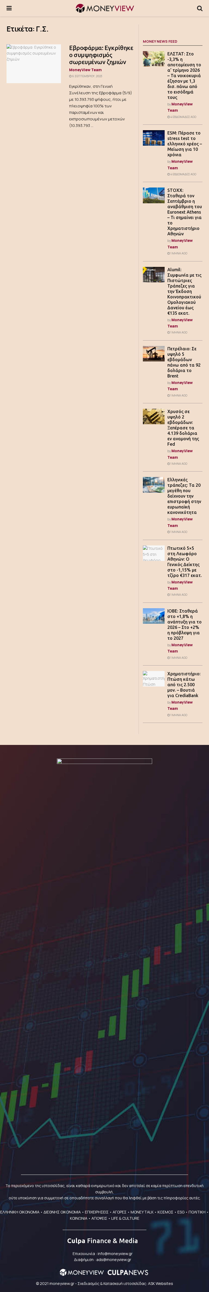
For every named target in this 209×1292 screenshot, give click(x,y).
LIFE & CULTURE (125, 1218)
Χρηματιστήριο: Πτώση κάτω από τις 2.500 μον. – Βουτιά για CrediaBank (184, 684)
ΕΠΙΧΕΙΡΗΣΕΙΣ (97, 1212)
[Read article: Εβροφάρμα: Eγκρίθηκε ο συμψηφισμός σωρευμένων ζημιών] (34, 63)
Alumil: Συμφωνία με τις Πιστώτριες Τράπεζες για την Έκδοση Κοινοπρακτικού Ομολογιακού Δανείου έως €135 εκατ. (184, 291)
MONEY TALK (142, 1212)
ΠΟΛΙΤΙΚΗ (197, 1212)
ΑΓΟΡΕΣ (120, 1212)
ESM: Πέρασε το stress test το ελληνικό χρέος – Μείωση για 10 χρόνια (184, 143)
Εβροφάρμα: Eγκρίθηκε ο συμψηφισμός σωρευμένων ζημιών (101, 54)
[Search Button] (199, 8)
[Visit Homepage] (104, 8)
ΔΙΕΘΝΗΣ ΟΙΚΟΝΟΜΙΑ (62, 1212)
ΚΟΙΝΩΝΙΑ (78, 1218)
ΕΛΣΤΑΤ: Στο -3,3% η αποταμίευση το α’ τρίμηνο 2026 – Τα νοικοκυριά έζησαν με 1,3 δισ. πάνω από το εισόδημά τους (184, 75)
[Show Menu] (9, 8)
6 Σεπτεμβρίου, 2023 (87, 76)
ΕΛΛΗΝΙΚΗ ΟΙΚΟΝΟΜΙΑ (19, 1212)
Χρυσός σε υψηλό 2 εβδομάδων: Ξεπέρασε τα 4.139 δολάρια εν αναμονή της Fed (183, 428)
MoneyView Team (85, 69)
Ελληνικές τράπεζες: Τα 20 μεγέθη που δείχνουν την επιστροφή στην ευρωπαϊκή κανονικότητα (184, 496)
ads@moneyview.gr (113, 1259)
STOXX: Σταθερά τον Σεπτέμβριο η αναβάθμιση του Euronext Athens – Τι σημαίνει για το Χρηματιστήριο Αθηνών (184, 212)
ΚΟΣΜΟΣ (165, 1212)
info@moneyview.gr (115, 1253)
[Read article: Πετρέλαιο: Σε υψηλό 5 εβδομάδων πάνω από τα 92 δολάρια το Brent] (154, 353)
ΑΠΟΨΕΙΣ (99, 1218)
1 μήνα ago (178, 253)
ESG (181, 1212)
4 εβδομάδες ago (183, 117)
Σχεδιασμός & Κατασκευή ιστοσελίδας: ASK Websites (125, 1283)
